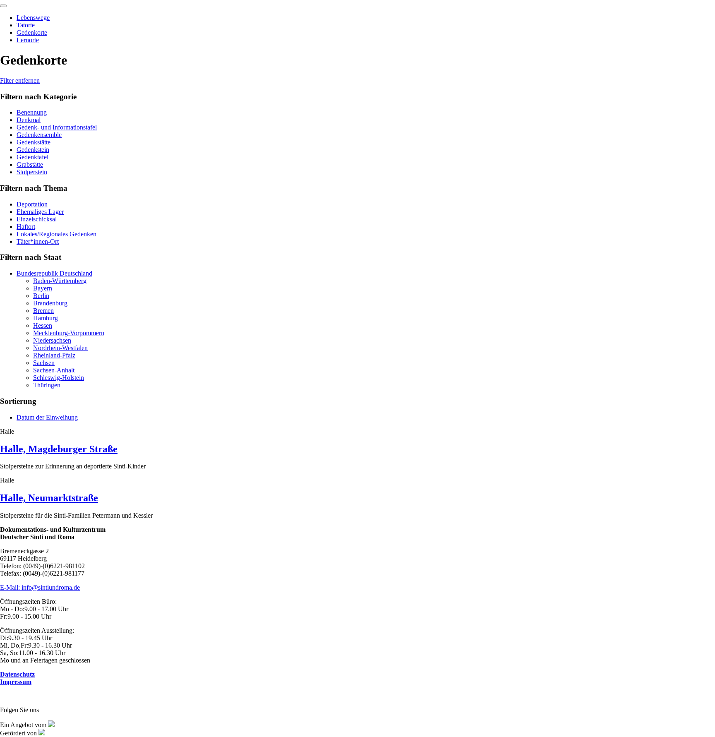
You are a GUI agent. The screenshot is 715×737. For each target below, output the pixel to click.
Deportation (32, 204)
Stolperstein (32, 171)
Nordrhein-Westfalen (60, 347)
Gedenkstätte (33, 142)
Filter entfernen (20, 80)
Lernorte (28, 39)
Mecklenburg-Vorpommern (68, 332)
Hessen (42, 325)
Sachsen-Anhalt (53, 370)
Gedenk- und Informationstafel (57, 127)
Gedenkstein (33, 149)
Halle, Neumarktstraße (49, 497)
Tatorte (26, 25)
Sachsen (44, 362)
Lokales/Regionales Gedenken (56, 234)
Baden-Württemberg (59, 280)
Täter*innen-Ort (38, 241)
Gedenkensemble (39, 134)
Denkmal (29, 119)
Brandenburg (50, 303)
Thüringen (46, 385)
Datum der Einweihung (47, 417)
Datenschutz (17, 674)
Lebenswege (33, 17)
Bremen (43, 310)
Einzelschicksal (37, 219)
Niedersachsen (52, 340)
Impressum (15, 681)
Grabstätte (30, 164)
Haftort (26, 226)
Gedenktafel (32, 157)
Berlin (41, 295)
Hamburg (45, 318)
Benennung (32, 112)
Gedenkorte (32, 32)
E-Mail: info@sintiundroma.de (40, 587)
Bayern (42, 288)
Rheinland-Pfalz (54, 355)
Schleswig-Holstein (58, 377)
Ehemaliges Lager (40, 211)
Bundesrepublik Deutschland (54, 273)
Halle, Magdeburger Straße (59, 449)
